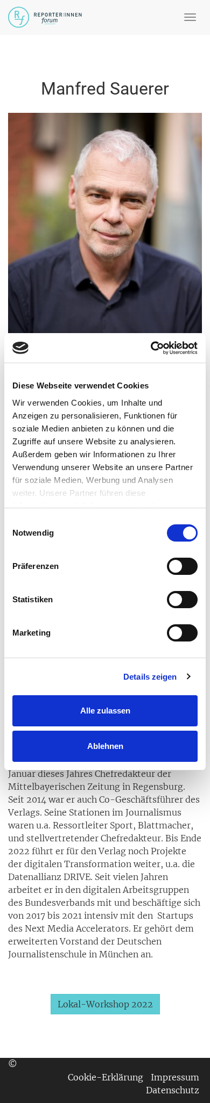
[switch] (182, 566)
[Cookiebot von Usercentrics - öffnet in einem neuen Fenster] (151, 348)
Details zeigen (150, 676)
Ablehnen (105, 746)
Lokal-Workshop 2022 (105, 1004)
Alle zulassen (105, 710)
